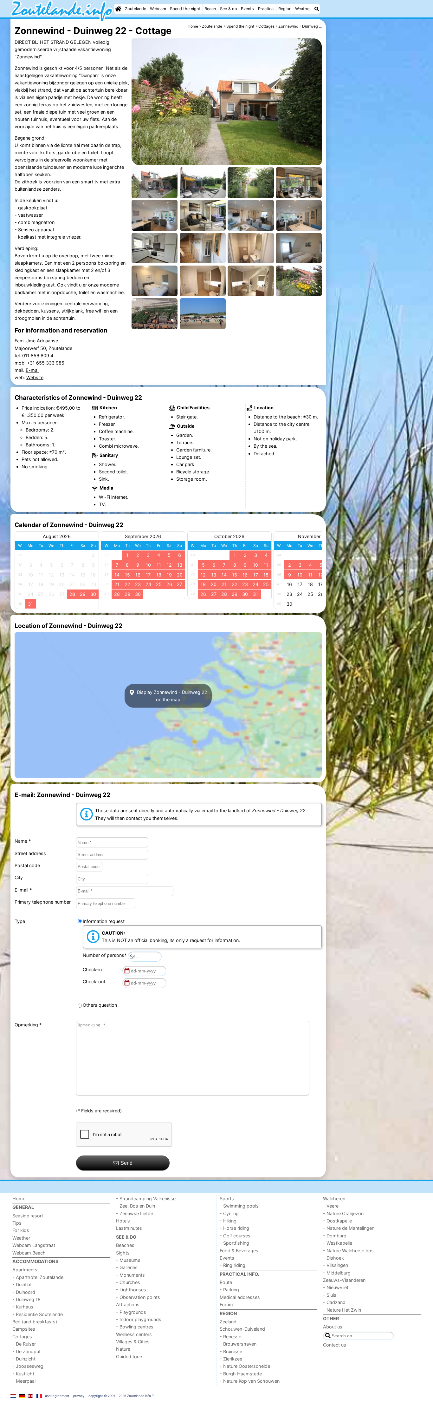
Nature (123, 1349)
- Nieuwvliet (335, 1287)
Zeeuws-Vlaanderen (344, 1280)
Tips (17, 1223)
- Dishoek (333, 1258)
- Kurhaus (22, 1306)
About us (332, 1326)
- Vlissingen (335, 1265)
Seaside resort (27, 1215)
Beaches (125, 1245)
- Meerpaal (24, 1381)
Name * (23, 841)
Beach (210, 8)
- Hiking (228, 1220)
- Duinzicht (24, 1358)
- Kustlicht (23, 1373)
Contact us (334, 1344)
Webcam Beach (29, 1252)
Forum (226, 1304)
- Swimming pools (239, 1206)
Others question (100, 1005)
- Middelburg (337, 1272)
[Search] (316, 9)
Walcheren (334, 1198)
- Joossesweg (27, 1366)
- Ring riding (232, 1265)
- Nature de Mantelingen (348, 1228)
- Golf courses (235, 1235)
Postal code (27, 865)
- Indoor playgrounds (138, 1319)
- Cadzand (334, 1302)
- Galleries (127, 1267)
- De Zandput (26, 1351)
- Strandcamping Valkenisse (146, 1198)
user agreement (57, 1396)
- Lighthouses (131, 1289)
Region (284, 8)
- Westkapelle (337, 1243)
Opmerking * (28, 1024)
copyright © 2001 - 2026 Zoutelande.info (119, 1396)
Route (226, 1282)
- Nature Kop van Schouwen (250, 1381)
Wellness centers (134, 1334)
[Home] (118, 9)
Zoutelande (135, 8)
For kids (20, 1230)
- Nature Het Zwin (342, 1310)
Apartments (24, 1269)
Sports (227, 1198)
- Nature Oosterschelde (245, 1366)
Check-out (95, 981)
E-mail (32, 370)
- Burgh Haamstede (241, 1373)
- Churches (128, 1282)
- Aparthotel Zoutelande (37, 1277)
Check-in (93, 969)
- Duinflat (22, 1284)
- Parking (229, 1289)
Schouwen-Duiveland (242, 1329)
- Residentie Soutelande (37, 1314)
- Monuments (130, 1275)
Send (126, 1163)
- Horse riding (234, 1228)
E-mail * (23, 890)
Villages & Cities (133, 1341)
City (19, 877)
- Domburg (334, 1235)
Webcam (158, 8)
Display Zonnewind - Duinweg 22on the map (171, 695)
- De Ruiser (24, 1344)
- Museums (128, 1260)
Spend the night (185, 8)
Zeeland (228, 1321)
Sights (123, 1252)
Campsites (23, 1329)
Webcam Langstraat (33, 1245)
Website (34, 377)
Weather (303, 8)
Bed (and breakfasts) (34, 1321)
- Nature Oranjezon (343, 1213)
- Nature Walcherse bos (348, 1250)
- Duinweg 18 (26, 1299)
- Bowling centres (134, 1326)
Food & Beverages (239, 1250)
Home (18, 1198)
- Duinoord (23, 1292)
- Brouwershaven (238, 1344)
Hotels (123, 1220)
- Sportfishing (234, 1243)
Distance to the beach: (278, 416)
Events (247, 8)
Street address (30, 853)
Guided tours (130, 1356)
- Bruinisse (231, 1351)
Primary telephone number (43, 902)
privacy (79, 1396)
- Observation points (138, 1297)
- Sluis (329, 1295)
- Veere (331, 1206)
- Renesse (230, 1336)
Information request (104, 921)
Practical (266, 8)
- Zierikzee (231, 1358)
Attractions (127, 1304)
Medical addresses (240, 1297)
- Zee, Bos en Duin (135, 1206)
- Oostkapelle (337, 1220)
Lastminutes (129, 1228)
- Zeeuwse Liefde (134, 1213)
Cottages (22, 1336)
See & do (228, 8)
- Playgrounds (131, 1312)
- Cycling (229, 1213)
